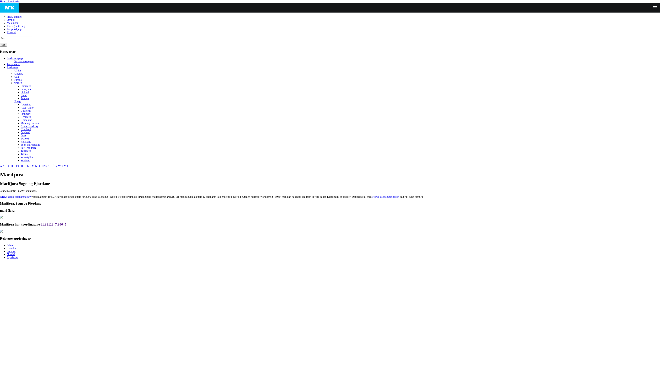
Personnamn (13, 64)
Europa (18, 79)
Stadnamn (12, 67)
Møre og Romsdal (30, 123)
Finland (25, 92)
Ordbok (11, 19)
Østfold (25, 138)
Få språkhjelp (14, 29)
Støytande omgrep (24, 61)
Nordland (26, 129)
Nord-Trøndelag (29, 126)
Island (24, 95)
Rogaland (26, 141)
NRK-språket (14, 16)
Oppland (25, 132)
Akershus (26, 104)
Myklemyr (12, 257)
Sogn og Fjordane (30, 144)
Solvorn (11, 251)
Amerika (18, 73)
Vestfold (25, 160)
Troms (24, 154)
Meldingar (12, 22)
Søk (3, 44)
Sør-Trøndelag (28, 147)
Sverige (25, 98)
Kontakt (11, 32)
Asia (16, 76)
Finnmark (26, 113)
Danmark (26, 86)
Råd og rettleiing (16, 26)
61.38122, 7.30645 (53, 224)
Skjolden (11, 248)
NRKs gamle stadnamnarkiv (15, 196)
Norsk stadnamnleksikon (385, 196)
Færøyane (26, 89)
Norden (18, 82)
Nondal (11, 254)
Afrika (17, 70)
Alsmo (10, 245)
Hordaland (26, 120)
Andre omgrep (15, 58)
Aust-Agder (27, 107)
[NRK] (9, 8)
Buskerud (26, 110)
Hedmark (26, 116)
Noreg (17, 101)
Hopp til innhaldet (10, 1)
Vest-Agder (27, 157)
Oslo (23, 135)
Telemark (26, 150)
